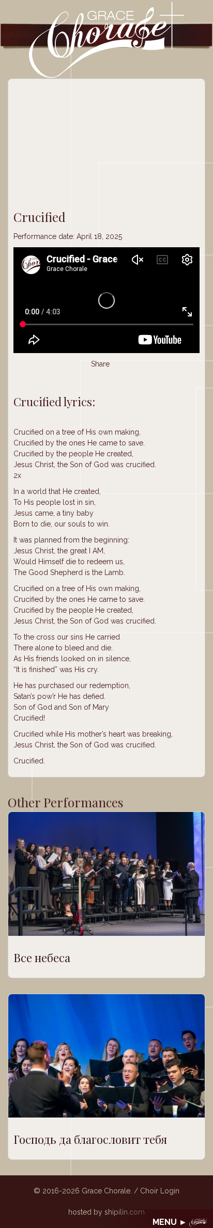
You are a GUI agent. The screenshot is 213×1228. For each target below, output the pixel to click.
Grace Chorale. (107, 1191)
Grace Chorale (106, 39)
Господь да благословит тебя (90, 1139)
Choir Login (159, 1191)
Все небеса (41, 957)
